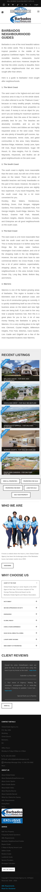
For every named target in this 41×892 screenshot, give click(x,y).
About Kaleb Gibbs (8, 788)
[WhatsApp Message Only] (4, 4)
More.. (4, 766)
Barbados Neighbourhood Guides (13, 841)
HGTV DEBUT (7, 601)
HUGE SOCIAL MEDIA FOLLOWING (13, 633)
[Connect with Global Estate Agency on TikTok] (17, 5)
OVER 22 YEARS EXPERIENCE (12, 626)
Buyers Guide (6, 844)
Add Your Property (21, 495)
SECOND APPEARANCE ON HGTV (13, 608)
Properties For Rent (12, 488)
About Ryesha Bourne (9, 791)
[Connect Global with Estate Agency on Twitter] (30, 5)
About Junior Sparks (8, 781)
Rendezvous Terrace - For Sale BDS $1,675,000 (18, 426)
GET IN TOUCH (8, 869)
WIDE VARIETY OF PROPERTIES (13, 645)
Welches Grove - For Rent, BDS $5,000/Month (16, 379)
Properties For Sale (30, 481)
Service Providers (7, 860)
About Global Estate (8, 775)
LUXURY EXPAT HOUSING (11, 639)
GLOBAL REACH (8, 620)
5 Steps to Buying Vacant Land (12, 847)
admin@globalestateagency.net (18, 759)
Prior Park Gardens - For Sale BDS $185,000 (18, 473)
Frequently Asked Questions (11, 835)
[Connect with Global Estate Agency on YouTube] (13, 5)
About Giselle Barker (8, 784)
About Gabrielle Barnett (9, 794)
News (3, 807)
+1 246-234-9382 (27, 762)
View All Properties (10, 481)
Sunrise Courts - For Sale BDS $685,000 (20, 450)
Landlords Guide (7, 857)
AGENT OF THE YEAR (10, 583)
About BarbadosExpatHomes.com (13, 778)
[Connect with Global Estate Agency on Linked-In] (26, 5)
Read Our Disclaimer (8, 888)
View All (7, 705)
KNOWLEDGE (7, 614)
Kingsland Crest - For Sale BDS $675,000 (20, 403)
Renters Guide (6, 854)
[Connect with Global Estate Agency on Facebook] (22, 5)
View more (7, 565)
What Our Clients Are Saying (11, 797)
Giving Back (5, 803)
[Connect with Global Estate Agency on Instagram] (8, 5)
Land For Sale (31, 488)
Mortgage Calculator (8, 863)
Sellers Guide (6, 850)
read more (32, 670)
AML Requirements (8, 800)
